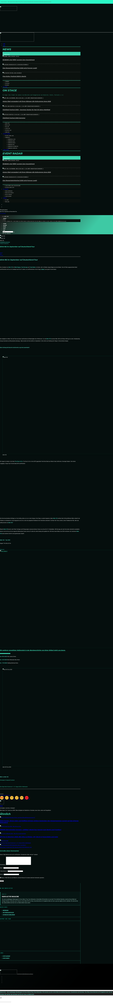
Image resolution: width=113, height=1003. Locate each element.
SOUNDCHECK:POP (11, 144)
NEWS (4, 45)
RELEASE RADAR (6, 133)
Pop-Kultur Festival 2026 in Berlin (14, 76)
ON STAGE (5, 86)
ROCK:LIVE (7, 123)
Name (1, 867)
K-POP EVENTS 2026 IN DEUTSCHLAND (12, 185)
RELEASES (4, 653)
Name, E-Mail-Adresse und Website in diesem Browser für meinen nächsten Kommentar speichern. (23, 877)
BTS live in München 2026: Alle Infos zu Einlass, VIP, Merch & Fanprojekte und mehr (29, 837)
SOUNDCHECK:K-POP (11, 139)
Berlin (1, 795)
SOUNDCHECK (7, 137)
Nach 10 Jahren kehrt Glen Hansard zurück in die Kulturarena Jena (16, 847)
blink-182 (3, 795)
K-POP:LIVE (7, 128)
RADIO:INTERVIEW (8, 190)
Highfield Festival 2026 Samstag (14, 118)
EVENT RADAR (6, 149)
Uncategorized (7, 242)
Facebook (12, 780)
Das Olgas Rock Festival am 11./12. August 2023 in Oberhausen (14, 786)
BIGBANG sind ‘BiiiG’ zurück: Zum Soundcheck (19, 60)
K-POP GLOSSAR (8, 196)
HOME (4, 43)
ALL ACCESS (5, 189)
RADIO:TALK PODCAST (9, 192)
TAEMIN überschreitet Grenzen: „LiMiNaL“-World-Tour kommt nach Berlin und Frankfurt (30, 829)
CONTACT (5, 198)
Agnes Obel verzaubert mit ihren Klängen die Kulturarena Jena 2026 (27, 101)
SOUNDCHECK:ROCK (11, 140)
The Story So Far (7, 795)
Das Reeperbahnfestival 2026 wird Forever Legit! (20, 68)
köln (4, 795)
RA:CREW (7, 199)
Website (2, 874)
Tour (10, 795)
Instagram (7, 780)
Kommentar (3, 864)
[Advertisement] (56, 22)
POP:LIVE (7, 126)
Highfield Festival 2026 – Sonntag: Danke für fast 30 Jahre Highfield (26, 110)
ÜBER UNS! (7, 201)
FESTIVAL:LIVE (8, 130)
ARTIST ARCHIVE (8, 194)
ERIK (1, 806)
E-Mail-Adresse (3, 871)
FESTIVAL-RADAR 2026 (9, 187)
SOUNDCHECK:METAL (11, 142)
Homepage (2, 780)
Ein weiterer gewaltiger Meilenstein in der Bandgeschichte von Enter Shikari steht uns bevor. (32, 650)
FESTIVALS (7, 83)
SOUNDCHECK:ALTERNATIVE (13, 146)
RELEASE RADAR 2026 (9, 135)
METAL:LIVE (7, 124)
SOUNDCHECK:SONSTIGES (12, 148)
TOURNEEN (7, 81)
